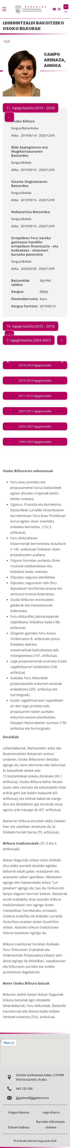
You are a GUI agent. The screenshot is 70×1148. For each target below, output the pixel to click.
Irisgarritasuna (18, 1112)
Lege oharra (51, 1112)
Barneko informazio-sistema (51, 1124)
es (66, 11)
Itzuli (7, 41)
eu (65, 6)
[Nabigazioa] (4, 9)
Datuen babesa (18, 1127)
